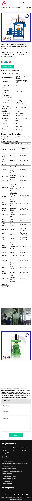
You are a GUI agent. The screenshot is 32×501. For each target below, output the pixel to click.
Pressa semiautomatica (9, 468)
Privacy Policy (28, 497)
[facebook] (6, 494)
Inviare (16, 435)
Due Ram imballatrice (9, 466)
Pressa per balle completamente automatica (15, 463)
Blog (14, 450)
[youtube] (27, 494)
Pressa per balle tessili (9, 478)
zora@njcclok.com (17, 499)
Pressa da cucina (16, 7)
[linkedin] (18, 494)
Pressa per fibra (7, 483)
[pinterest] (14, 494)
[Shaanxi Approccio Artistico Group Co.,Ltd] (6, 3)
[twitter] (10, 494)
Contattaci (25, 450)
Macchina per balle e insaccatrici (12, 471)
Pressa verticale (7, 473)
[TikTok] (23, 494)
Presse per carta (7, 481)
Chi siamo (15, 448)
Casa (3, 7)
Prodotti (8, 7)
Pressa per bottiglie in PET (10, 476)
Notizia (5, 450)
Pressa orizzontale (8, 461)
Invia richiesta (7, 66)
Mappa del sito (7, 453)
